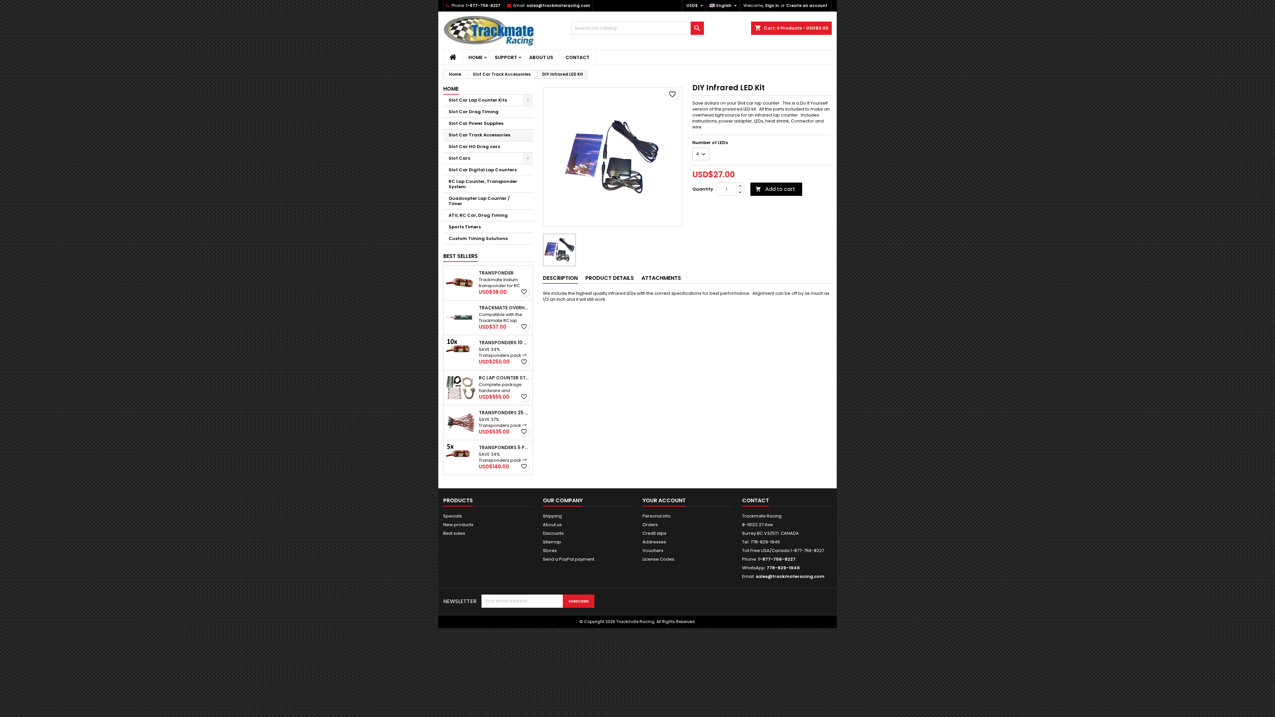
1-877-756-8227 (483, 5)
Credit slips (654, 533)
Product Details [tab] (609, 278)
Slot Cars (459, 158)
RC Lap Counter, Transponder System (483, 184)
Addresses (654, 542)
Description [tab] (560, 278)
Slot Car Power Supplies (476, 123)
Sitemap (552, 542)
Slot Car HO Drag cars (474, 146)
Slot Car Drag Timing (473, 112)
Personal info (656, 516)
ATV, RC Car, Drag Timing (478, 215)
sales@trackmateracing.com (558, 5)
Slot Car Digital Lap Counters (483, 170)
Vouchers (652, 550)
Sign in (772, 5)
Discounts (553, 533)
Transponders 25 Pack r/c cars (504, 412)
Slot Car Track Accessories (479, 135)
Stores (550, 550)
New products (458, 524)
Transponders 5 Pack (504, 447)
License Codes (658, 559)
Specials (452, 516)
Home (475, 57)
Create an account (806, 5)
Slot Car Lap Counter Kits (478, 100)
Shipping (552, 516)
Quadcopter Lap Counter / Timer (479, 201)
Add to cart (775, 189)
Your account (664, 500)
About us (541, 57)
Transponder (496, 273)
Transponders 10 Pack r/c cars (504, 342)
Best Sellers (460, 256)
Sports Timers (465, 227)
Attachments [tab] (661, 278)
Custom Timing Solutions (478, 238)
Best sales (454, 533)
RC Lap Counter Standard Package (504, 377)
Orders (650, 524)
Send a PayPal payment (568, 559)
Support (506, 57)
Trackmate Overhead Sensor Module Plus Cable (504, 307)
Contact (577, 57)
